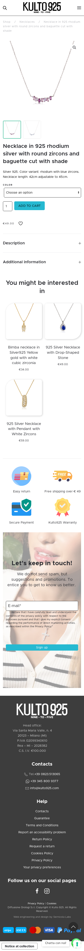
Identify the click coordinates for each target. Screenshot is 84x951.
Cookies (51, 903)
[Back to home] (42, 8)
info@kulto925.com (44, 788)
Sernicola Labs (62, 917)
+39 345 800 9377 (44, 781)
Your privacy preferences (42, 867)
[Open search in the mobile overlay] (5, 7)
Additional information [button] (24, 262)
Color (8, 185)
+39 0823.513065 (47, 774)
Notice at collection (19, 946)
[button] (79, 8)
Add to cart (29, 205)
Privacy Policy (43, 626)
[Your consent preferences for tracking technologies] (77, 944)
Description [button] (14, 243)
